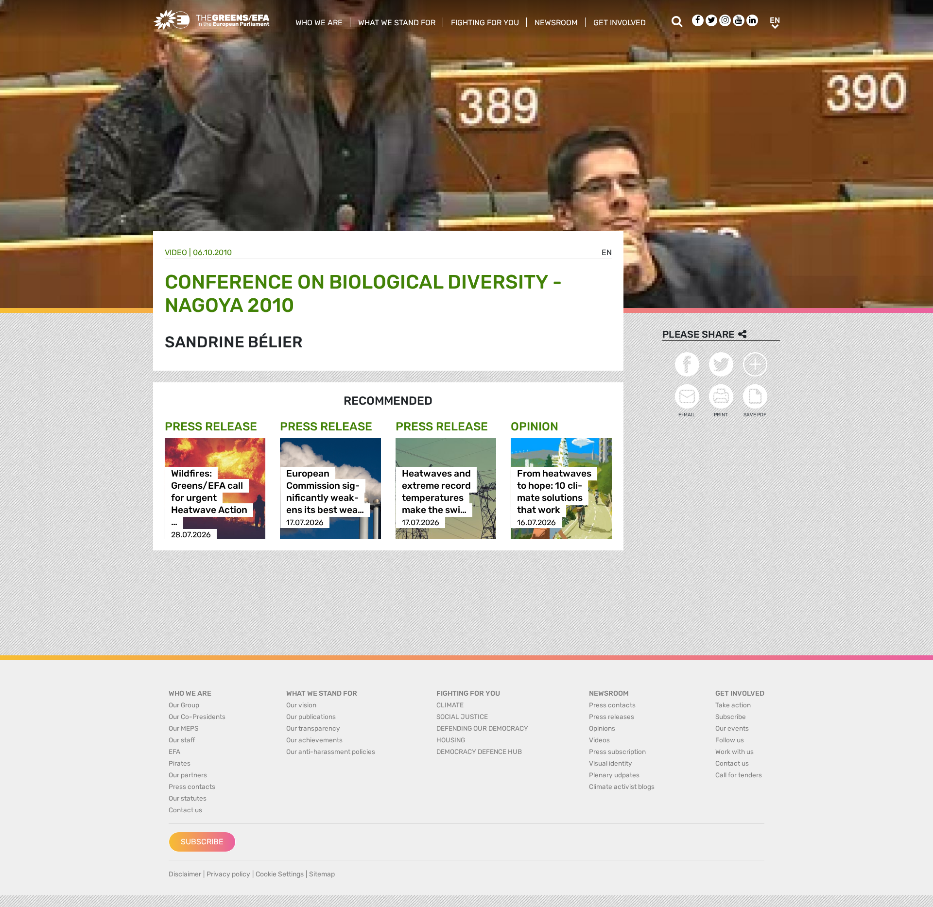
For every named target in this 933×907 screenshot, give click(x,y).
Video (176, 252)
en (607, 252)
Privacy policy (228, 874)
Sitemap (322, 874)
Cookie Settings (280, 874)
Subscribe (202, 841)
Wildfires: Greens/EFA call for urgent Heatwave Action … (209, 498)
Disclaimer (185, 874)
